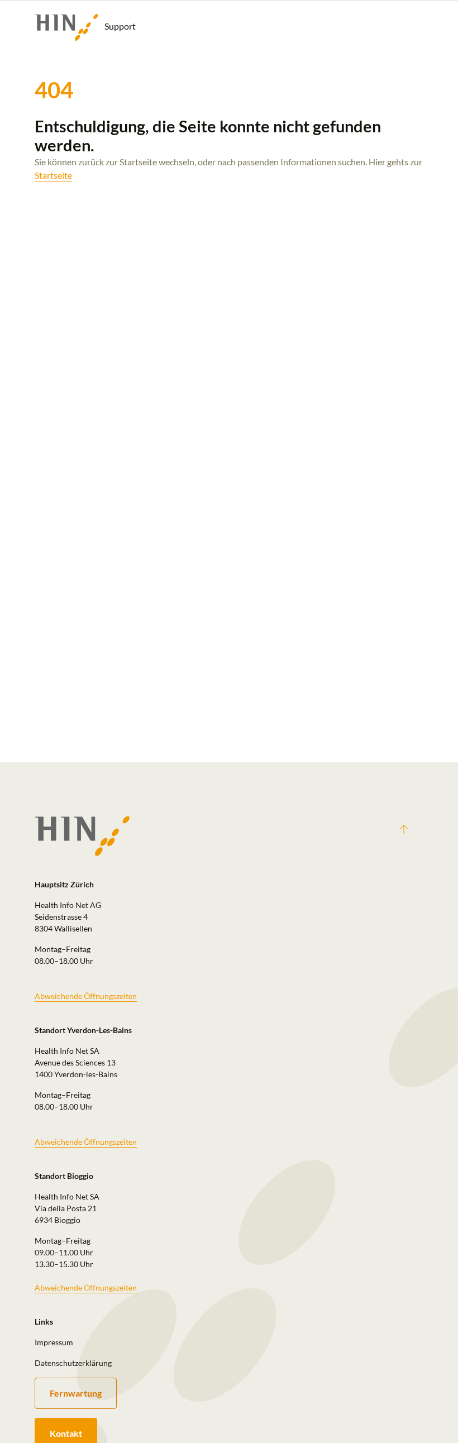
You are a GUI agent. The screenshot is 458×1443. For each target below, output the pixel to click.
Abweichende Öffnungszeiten (86, 996)
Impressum (54, 1342)
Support (119, 26)
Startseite (53, 175)
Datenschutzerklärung (73, 1363)
